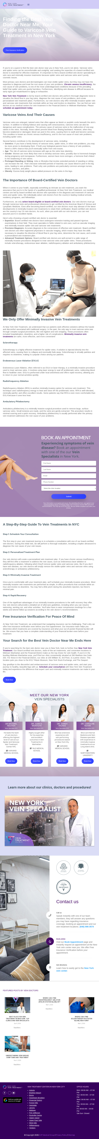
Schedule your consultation (52, 667)
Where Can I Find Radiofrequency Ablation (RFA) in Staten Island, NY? (49, 1000)
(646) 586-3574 (87, 926)
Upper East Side (35, 1120)
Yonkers (32, 1128)
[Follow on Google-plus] (9, 1092)
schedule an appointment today (17, 108)
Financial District (35, 1100)
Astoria (32, 1090)
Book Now (9, 680)
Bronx (31, 1095)
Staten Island (34, 1118)
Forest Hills (33, 1103)
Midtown (32, 1110)
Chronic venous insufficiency (78, 84)
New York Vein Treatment (14, 96)
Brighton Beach (35, 1093)
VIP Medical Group (47, 1135)
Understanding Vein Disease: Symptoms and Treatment (17, 1056)
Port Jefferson (34, 1113)
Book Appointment (73, 942)
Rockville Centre (35, 1115)
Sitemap (71, 1135)
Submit (68, 496)
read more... (17, 1027)
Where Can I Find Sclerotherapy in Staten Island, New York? (81, 1019)
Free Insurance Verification (15, 50)
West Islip (33, 1123)
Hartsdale (33, 1105)
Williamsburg (34, 1125)
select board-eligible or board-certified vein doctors (46, 202)
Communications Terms (51, 504)
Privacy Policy (65, 504)
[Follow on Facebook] (4, 1092)
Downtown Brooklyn (37, 1098)
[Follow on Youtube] (13, 1092)
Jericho (32, 1108)
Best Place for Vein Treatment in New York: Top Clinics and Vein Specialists (17, 1019)
